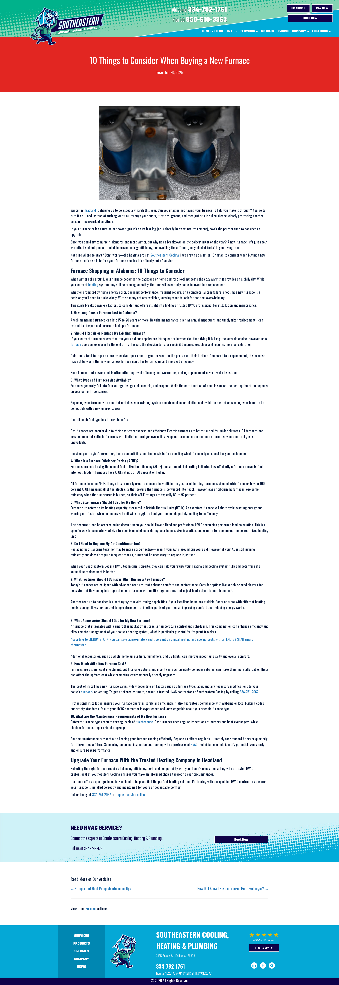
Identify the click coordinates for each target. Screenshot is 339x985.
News (81, 967)
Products (81, 943)
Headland (90, 210)
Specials (267, 31)
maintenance (144, 721)
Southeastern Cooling (164, 255)
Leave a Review (263, 948)
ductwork (87, 691)
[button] (236, 31)
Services (81, 936)
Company (299, 31)
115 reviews (268, 940)
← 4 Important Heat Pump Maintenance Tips (101, 888)
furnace (76, 344)
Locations (320, 31)
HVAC (230, 31)
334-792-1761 (207, 10)
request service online (130, 794)
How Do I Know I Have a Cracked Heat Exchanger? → (232, 888)
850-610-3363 (206, 20)
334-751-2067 (249, 691)
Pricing (283, 31)
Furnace (91, 908)
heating (93, 284)
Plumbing (247, 31)
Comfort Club (212, 31)
